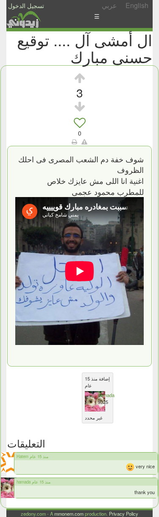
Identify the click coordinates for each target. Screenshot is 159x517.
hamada (106, 395)
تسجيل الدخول (26, 5)
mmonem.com (69, 513)
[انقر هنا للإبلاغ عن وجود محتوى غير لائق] (84, 141)
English (137, 5)
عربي (109, 5)
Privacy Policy (123, 513)
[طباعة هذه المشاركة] (74, 141)
